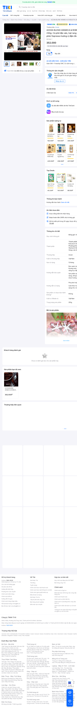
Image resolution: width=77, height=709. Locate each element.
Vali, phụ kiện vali (70, 648)
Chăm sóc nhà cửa (12, 673)
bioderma (47, 634)
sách (54, 11)
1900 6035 (9, 625)
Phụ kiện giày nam (35, 687)
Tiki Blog (32, 583)
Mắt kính (67, 653)
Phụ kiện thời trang (58, 651)
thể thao (59, 11)
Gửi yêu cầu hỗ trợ (7, 587)
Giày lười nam (30, 684)
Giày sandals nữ (36, 675)
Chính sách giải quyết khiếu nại (39, 592)
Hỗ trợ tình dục (16, 697)
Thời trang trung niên (36, 653)
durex (41, 634)
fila (23, 635)
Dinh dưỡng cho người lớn (12, 653)
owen (32, 634)
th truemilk (22, 634)
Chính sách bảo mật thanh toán (39, 587)
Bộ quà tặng (60, 701)
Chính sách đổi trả (7, 596)
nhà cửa (48, 11)
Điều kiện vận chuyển (36, 604)
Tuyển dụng (33, 585)
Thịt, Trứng (10, 661)
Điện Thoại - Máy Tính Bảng (11, 676)
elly (52, 634)
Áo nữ (28, 646)
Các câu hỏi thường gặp (8, 584)
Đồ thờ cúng (58, 686)
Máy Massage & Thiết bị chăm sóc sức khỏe (13, 691)
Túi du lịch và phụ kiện (62, 646)
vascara (4, 634)
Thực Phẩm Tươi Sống (9, 659)
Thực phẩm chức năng (11, 689)
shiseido (4, 635)
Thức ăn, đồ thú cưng (11, 671)
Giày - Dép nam (32, 682)
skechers (60, 634)
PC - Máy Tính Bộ (60, 673)
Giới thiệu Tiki (34, 580)
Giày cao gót (30, 673)
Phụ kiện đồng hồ (60, 662)
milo (55, 634)
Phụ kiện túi (45, 696)
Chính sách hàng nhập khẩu (9, 601)
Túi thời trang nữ (32, 692)
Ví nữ (45, 694)
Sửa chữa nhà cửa (60, 680)
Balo (53, 646)
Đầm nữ (33, 646)
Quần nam (38, 658)
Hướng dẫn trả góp (7, 599)
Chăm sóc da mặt (7, 687)
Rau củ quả (8, 663)
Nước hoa (8, 697)
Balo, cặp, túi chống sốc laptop (63, 647)
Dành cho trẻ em (10, 669)
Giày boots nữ (33, 677)
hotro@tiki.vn (16, 603)
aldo (65, 634)
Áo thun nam (30, 658)
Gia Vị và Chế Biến (60, 697)
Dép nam (35, 685)
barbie (28, 634)
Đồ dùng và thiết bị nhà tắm (64, 683)
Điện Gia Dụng (6, 702)
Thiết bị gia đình (17, 704)
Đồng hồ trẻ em (70, 662)
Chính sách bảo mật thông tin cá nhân (41, 590)
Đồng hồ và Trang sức (59, 658)
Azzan (57, 27)
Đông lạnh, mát (13, 665)
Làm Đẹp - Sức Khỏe (9, 685)
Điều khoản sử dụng (36, 595)
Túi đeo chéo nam (37, 701)
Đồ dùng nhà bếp (6, 704)
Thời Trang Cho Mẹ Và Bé (9, 646)
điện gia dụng (21, 11)
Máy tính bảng (9, 681)
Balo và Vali (56, 644)
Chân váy (39, 649)
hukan (15, 635)
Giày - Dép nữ (31, 671)
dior (8, 634)
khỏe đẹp (42, 11)
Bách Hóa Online (58, 691)
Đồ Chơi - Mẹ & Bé (8, 644)
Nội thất (60, 681)
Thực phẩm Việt (16, 663)
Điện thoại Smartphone (8, 678)
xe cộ (29, 11)
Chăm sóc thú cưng (57, 693)
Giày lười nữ (41, 677)
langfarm (10, 635)
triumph (70, 634)
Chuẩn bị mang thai (10, 656)
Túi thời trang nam (33, 699)
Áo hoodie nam (34, 661)
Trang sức (55, 661)
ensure (37, 634)
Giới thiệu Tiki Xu (35, 597)
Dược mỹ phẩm (17, 698)
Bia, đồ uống (7, 668)
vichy (19, 635)
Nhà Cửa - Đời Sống (59, 676)
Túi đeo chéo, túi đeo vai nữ (35, 694)
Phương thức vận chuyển (9, 591)
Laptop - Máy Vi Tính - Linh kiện (63, 666)
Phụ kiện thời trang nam (62, 654)
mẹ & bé (34, 11)
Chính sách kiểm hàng (8, 594)
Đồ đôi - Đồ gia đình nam (40, 663)
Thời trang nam (32, 656)
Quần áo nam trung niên (37, 666)
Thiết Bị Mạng (62, 671)
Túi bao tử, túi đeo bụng (42, 703)
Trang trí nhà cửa (57, 678)
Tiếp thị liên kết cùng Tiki (37, 599)
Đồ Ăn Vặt (58, 698)
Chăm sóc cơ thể (10, 690)
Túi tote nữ (37, 696)
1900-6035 (9, 580)
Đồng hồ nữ (62, 661)
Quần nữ (38, 646)
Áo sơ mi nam (38, 660)
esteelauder (14, 634)
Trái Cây (4, 661)
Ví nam (29, 701)
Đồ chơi (19, 646)
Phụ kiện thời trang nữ (58, 653)
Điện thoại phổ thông (11, 680)
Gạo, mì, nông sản (11, 666)
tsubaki (27, 635)
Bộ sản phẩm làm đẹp (12, 697)
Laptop (68, 673)
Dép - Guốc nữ (39, 673)
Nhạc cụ (65, 686)
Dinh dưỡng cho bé (10, 651)
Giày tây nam (39, 684)
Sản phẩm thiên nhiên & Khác (12, 692)
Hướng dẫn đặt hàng (7, 589)
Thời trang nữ (31, 644)
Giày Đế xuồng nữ (38, 678)
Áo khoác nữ (40, 648)
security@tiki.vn (15, 606)
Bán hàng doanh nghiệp (37, 602)
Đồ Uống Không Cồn (62, 700)
